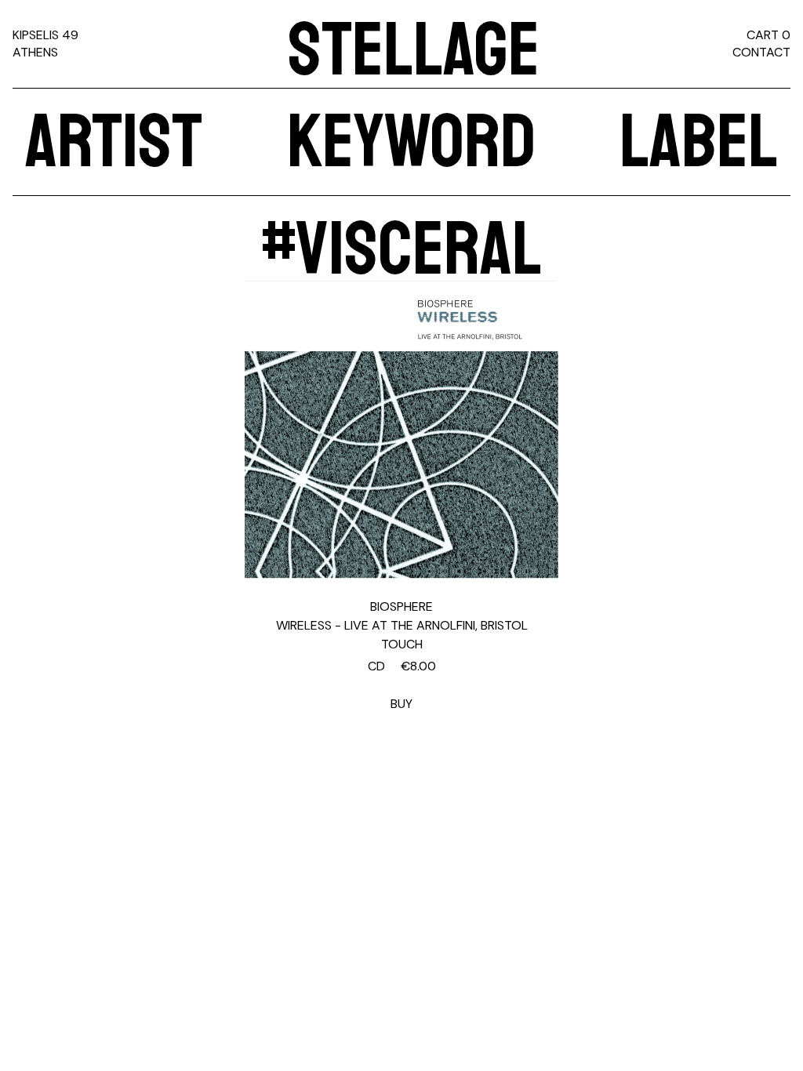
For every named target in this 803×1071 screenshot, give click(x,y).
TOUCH (402, 644)
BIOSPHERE (401, 606)
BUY (402, 685)
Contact (761, 52)
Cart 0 (768, 35)
